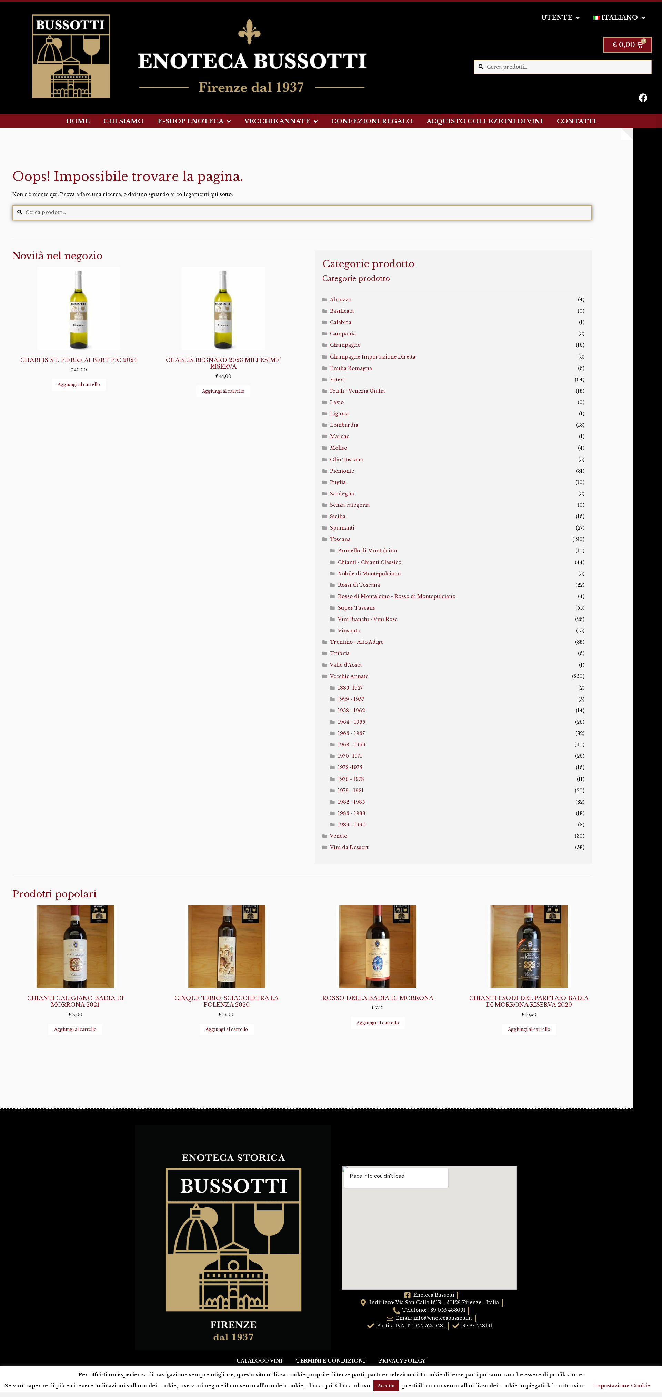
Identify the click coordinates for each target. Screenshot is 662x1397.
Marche (339, 437)
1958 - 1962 (351, 711)
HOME (78, 121)
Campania (343, 334)
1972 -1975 (350, 768)
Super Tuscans (356, 608)
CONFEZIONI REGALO (372, 121)
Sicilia (337, 517)
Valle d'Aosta (346, 665)
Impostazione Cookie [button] (621, 1385)
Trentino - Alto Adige (356, 642)
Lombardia (344, 425)
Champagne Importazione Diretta (372, 357)
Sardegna (342, 494)
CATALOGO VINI (259, 1361)
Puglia (338, 482)
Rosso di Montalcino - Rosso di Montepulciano (396, 597)
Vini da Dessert (349, 848)
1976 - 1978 (351, 779)
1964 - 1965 (351, 722)
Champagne (345, 345)
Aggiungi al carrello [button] (79, 384)
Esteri (337, 380)
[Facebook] (643, 97)
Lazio (337, 402)
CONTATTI (576, 121)
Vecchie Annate (349, 677)
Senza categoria (350, 505)
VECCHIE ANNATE (277, 121)
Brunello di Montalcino (367, 551)
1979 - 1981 (351, 791)
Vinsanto (349, 631)
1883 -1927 (350, 688)
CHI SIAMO (123, 121)
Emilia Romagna (351, 368)
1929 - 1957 (351, 699)
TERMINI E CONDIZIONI (330, 1361)
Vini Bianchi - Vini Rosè (368, 619)
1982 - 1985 (351, 802)
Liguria (339, 414)
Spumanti (342, 528)
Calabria (340, 322)
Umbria (340, 653)
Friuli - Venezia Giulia (357, 391)
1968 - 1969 (351, 745)
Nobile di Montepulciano (369, 574)
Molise (338, 448)
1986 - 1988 (351, 813)
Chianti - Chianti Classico (369, 562)
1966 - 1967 (351, 733)
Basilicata (342, 311)
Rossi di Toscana (359, 585)
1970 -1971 (350, 756)
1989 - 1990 (352, 825)
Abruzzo (340, 300)
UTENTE (556, 17)
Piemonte (342, 471)
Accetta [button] (386, 1386)
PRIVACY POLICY (402, 1361)
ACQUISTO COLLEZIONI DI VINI (485, 121)
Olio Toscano (346, 460)
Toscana (340, 539)
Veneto (338, 836)
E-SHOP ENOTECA (190, 121)
